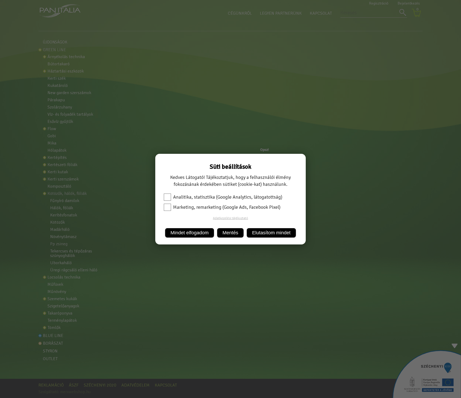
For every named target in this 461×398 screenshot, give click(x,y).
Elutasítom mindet (271, 232)
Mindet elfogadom (189, 232)
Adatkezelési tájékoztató (230, 218)
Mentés (230, 232)
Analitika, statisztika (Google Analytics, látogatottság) (227, 197)
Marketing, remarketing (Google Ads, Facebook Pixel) (226, 207)
